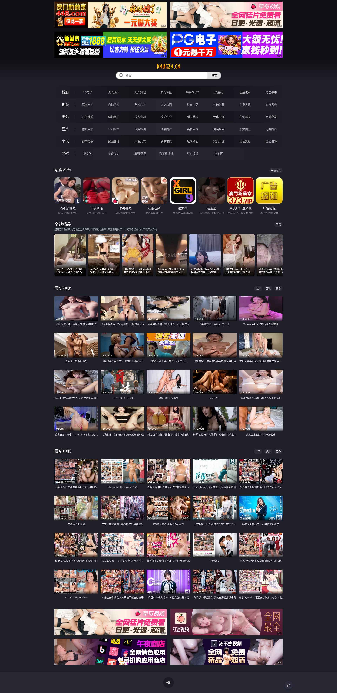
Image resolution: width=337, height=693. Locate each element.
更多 (278, 288)
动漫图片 (166, 129)
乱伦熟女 (245, 117)
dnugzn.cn (168, 66)
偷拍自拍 (113, 117)
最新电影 (62, 451)
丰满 (258, 451)
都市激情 (87, 141)
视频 (65, 104)
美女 (258, 288)
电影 (65, 116)
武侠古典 (166, 141)
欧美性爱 (166, 117)
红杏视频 (192, 154)
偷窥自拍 (87, 129)
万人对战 (140, 92)
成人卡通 (140, 117)
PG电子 (87, 92)
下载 (278, 224)
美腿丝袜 (192, 129)
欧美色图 (140, 129)
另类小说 (218, 141)
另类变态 (271, 117)
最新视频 (62, 288)
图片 (65, 129)
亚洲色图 (113, 129)
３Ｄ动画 (166, 105)
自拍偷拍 (113, 105)
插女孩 (87, 154)
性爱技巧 (271, 141)
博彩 (65, 92)
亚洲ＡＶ (87, 105)
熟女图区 (245, 129)
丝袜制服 (218, 105)
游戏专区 (166, 92)
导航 (65, 153)
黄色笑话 (245, 141)
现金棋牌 (245, 92)
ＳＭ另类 (271, 105)
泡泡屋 (218, 154)
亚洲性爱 (87, 117)
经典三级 (218, 117)
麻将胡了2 (192, 92)
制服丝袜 (192, 117)
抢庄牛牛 (271, 92)
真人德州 (113, 92)
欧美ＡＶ (140, 105)
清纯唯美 (218, 129)
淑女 (268, 451)
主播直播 (245, 105)
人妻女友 (140, 141)
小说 (65, 141)
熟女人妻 (192, 105)
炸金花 (218, 92)
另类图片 (271, 129)
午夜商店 (113, 154)
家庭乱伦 (113, 141)
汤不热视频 (166, 154)
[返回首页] (288, 685)
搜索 (214, 75)
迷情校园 (192, 141)
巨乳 (268, 288)
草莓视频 (140, 154)
